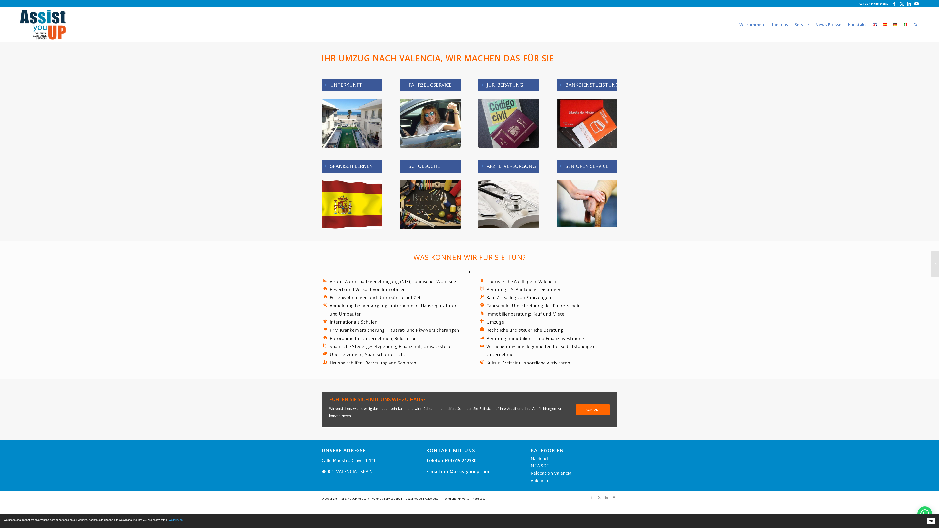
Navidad (539, 459)
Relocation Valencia (551, 473)
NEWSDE (540, 466)
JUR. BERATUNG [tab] (505, 84)
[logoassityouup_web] (43, 24)
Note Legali (479, 498)
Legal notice (414, 498)
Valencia (539, 480)
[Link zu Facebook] (894, 3)
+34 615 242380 (460, 460)
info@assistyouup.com (465, 471)
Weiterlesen (176, 520)
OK (931, 521)
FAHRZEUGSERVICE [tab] (430, 84)
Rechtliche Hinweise (456, 498)
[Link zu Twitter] (901, 3)
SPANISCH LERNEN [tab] (351, 166)
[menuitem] (751, 24)
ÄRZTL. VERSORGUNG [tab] (511, 166)
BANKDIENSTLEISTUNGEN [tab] (591, 84)
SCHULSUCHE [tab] (424, 166)
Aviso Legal (432, 498)
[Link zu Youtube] (916, 3)
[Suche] (915, 24)
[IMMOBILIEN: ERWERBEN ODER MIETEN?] (935, 264)
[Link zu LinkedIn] (909, 3)
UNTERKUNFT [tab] (346, 84)
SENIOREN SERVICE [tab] (586, 166)
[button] (924, 513)
